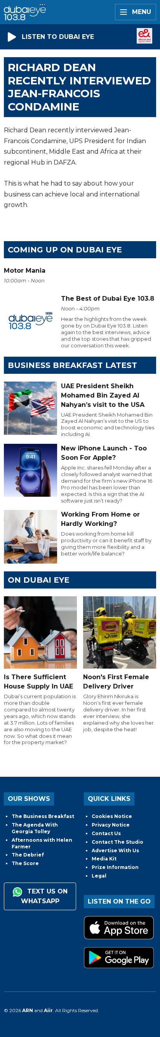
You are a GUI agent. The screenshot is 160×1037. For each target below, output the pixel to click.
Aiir (48, 1010)
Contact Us (106, 833)
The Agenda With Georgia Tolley (35, 828)
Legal (99, 876)
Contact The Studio (117, 842)
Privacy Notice (111, 825)
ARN (27, 1010)
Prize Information (115, 867)
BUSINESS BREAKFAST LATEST (72, 365)
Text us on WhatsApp (44, 896)
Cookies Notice (112, 816)
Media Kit (104, 859)
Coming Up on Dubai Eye (65, 249)
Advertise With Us (115, 850)
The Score (25, 863)
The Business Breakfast (43, 816)
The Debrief (28, 855)
